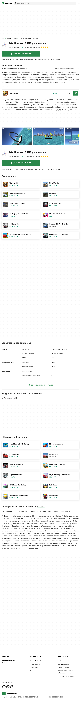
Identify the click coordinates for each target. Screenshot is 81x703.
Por (14, 47)
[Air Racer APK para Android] (4, 45)
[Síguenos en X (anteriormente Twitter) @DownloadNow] (7, 686)
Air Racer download (8, 398)
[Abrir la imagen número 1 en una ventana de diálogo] (48, 136)
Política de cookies (63, 667)
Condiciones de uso (64, 664)
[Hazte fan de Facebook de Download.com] (4, 686)
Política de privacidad (64, 661)
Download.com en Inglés (37, 671)
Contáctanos (34, 667)
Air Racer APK (27, 43)
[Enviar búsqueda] (15, 3)
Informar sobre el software (42, 385)
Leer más (77, 68)
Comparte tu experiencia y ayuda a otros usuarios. (43, 59)
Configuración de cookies (66, 676)
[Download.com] (7, 3)
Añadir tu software (35, 664)
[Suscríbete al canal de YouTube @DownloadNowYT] (11, 686)
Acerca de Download (36, 661)
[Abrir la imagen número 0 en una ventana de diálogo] (17, 136)
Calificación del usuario (33, 47)
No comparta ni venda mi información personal (65, 672)
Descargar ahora (22, 54)
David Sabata (41, 507)
